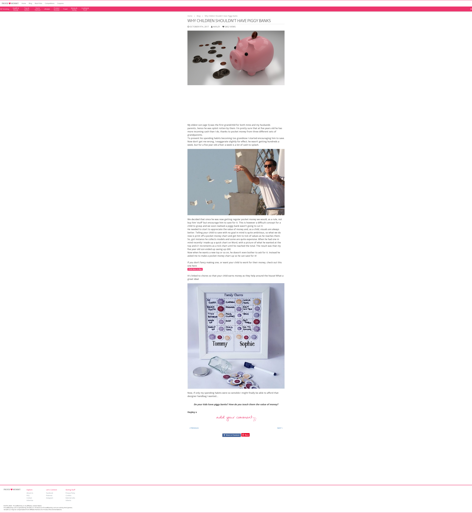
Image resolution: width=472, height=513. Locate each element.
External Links (70, 498)
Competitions (49, 3)
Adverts (68, 500)
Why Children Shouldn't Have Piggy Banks (221, 16)
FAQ (28, 495)
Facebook (49, 493)
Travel (65, 9)
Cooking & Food (85, 9)
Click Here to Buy (195, 269)
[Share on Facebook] (231, 435)
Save (247, 435)
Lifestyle (47, 9)
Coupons (60, 3)
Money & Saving (74, 9)
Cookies (68, 495)
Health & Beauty (16, 9)
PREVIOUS (194, 428)
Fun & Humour (38, 9)
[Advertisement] (236, 105)
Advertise (30, 500)
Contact (29, 498)
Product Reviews (56, 9)
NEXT (279, 428)
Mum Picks (38, 3)
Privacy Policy (70, 493)
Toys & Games (26, 9)
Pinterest (49, 495)
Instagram (49, 498)
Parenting (5, 9)
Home (24, 3)
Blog (30, 3)
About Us (30, 493)
